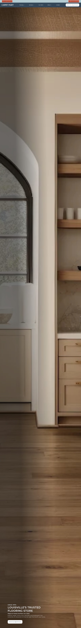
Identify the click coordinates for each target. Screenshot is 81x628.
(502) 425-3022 (8, 1)
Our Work (41, 5)
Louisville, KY (74, 1)
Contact (58, 5)
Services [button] (31, 5)
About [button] (49, 5)
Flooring (21, 5)
